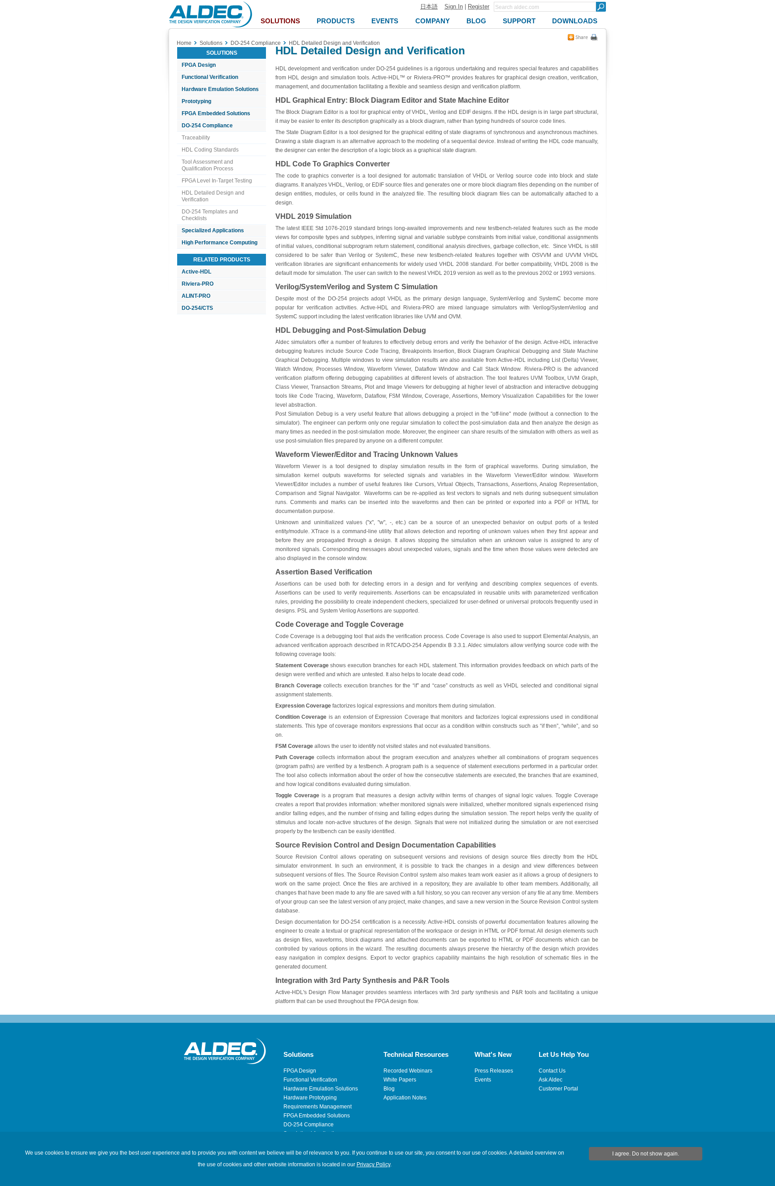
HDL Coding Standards (210, 150)
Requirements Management (317, 1106)
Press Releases (494, 1071)
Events (483, 1080)
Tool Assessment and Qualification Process (207, 165)
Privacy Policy (373, 1164)
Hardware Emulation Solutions (220, 89)
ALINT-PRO (196, 296)
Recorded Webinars (407, 1071)
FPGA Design (199, 65)
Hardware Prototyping (310, 1098)
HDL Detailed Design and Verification (213, 196)
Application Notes (405, 1098)
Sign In (453, 6)
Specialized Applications (213, 230)
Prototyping (196, 101)
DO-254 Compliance (207, 125)
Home (184, 43)
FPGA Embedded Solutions (216, 113)
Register (478, 6)
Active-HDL (196, 272)
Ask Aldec (550, 1080)
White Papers (399, 1080)
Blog (389, 1089)
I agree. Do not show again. (645, 1154)
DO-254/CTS (197, 308)
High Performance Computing (219, 242)
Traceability (196, 138)
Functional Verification (210, 77)
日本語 (429, 6)
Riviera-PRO (197, 284)
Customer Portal (558, 1089)
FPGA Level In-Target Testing (217, 181)
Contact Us (552, 1071)
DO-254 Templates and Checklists (210, 215)
